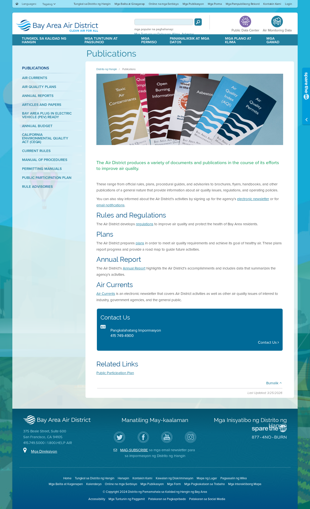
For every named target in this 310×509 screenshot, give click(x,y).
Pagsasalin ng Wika (233, 478)
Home (67, 478)
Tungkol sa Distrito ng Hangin (92, 4)
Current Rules (36, 151)
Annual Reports (38, 95)
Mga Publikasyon (193, 4)
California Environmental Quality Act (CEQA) (45, 138)
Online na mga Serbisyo (164, 4)
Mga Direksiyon (44, 451)
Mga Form (174, 484)
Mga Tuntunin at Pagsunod (101, 40)
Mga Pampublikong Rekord (242, 4)
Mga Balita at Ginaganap (130, 4)
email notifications (110, 205)
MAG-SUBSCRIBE (134, 449)
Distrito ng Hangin (106, 69)
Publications (129, 69)
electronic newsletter (253, 198)
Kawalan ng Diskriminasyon (174, 478)
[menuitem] (92, 3)
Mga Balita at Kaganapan (66, 484)
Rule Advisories (37, 186)
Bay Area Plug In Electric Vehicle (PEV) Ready (47, 115)
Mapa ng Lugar (207, 478)
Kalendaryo (93, 484)
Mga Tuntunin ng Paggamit (126, 499)
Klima (176, 34)
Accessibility (96, 499)
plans (140, 243)
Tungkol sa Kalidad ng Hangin (44, 40)
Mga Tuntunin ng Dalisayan (152, 34)
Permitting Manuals (42, 168)
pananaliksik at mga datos (189, 40)
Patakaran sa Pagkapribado (167, 499)
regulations (144, 223)
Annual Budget (37, 126)
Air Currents (34, 78)
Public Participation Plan (46, 177)
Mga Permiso (149, 40)
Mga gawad (272, 40)
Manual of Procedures (44, 159)
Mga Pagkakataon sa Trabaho (204, 484)
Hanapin (123, 478)
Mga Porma (215, 4)
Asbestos (188, 34)
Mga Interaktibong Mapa (244, 484)
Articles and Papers (41, 104)
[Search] (198, 22)
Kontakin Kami (272, 4)
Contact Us (268, 342)
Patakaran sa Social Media (207, 499)
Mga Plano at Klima (238, 40)
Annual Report (134, 268)
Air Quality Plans (39, 86)
